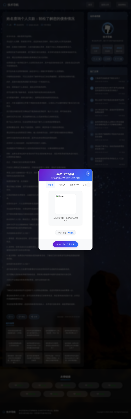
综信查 (50, 184)
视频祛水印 (74, 184)
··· (88, 185)
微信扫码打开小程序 (65, 244)
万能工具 (61, 184)
